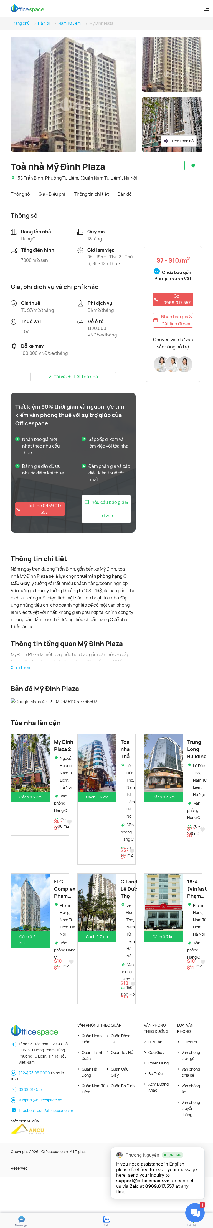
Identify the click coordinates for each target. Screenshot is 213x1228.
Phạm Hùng (158, 1063)
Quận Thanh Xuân (92, 1055)
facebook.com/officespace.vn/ (46, 1110)
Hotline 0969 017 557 (44, 509)
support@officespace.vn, (143, 1180)
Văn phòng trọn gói (191, 1055)
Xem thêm (21, 667)
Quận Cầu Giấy (119, 1072)
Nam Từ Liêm (69, 23)
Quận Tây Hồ (122, 1052)
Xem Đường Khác (158, 1087)
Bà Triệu (155, 1073)
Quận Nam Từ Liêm (93, 1088)
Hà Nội (44, 23)
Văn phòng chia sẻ (191, 1072)
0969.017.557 (159, 1186)
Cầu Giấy (156, 1052)
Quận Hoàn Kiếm (92, 1038)
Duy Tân (155, 1041)
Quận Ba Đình (123, 1085)
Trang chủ (20, 23)
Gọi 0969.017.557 (177, 299)
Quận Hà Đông (89, 1072)
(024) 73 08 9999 (34, 1072)
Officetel (189, 1041)
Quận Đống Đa (120, 1038)
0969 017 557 (30, 1089)
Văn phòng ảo (191, 1088)
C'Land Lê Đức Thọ (129, 888)
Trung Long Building (197, 749)
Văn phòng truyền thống (191, 1108)
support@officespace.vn (40, 1100)
